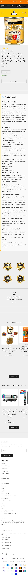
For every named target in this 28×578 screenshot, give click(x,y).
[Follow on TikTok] (14, 554)
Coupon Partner (5, 473)
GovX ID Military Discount (7, 501)
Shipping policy (5, 478)
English (22, 558)
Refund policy (4, 468)
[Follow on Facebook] (2, 554)
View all (14, 376)
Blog (2, 508)
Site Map (3, 486)
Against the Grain (7, 51)
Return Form (4, 481)
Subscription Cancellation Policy (8, 513)
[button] (4, 48)
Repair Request (5, 498)
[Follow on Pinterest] (10, 554)
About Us (3, 503)
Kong (9, 346)
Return (3, 506)
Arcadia (9, 407)
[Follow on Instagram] (6, 554)
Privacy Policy (4, 471)
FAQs (2, 488)
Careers (3, 491)
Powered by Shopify (19, 561)
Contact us (3, 476)
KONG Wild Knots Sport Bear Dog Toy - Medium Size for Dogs (9, 350)
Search (3, 463)
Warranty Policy (5, 483)
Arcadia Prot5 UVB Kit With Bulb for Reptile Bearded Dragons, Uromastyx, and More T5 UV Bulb (10, 413)
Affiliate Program (5, 493)
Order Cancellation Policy (7, 511)
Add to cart (14, 81)
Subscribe (7, 455)
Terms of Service (5, 466)
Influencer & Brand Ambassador (8, 496)
